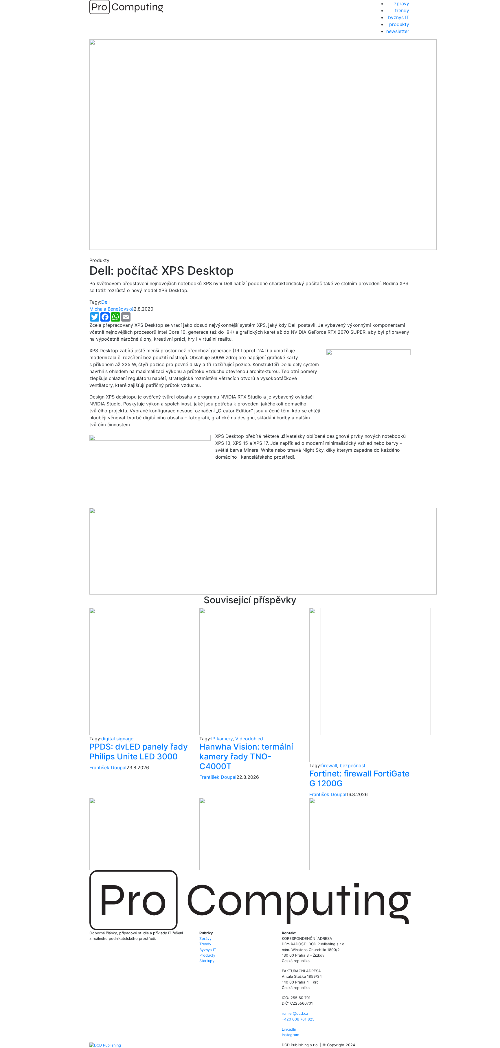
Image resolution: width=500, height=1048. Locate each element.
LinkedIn (289, 1029)
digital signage (117, 738)
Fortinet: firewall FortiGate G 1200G (359, 778)
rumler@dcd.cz (295, 1013)
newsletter (397, 31)
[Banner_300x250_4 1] (242, 833)
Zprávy (205, 938)
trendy (402, 10)
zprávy (401, 3)
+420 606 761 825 (298, 1019)
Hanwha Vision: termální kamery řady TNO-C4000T (246, 756)
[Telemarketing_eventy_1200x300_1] (263, 550)
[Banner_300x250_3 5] (352, 833)
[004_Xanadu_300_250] (132, 833)
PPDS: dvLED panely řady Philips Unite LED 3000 (138, 751)
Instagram (290, 1035)
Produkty (207, 955)
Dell (105, 302)
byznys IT (398, 17)
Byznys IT (207, 950)
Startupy (206, 961)
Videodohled (249, 738)
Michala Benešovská (111, 309)
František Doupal (107, 767)
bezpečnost (352, 765)
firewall (329, 765)
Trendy (205, 944)
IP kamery (222, 738)
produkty (399, 24)
